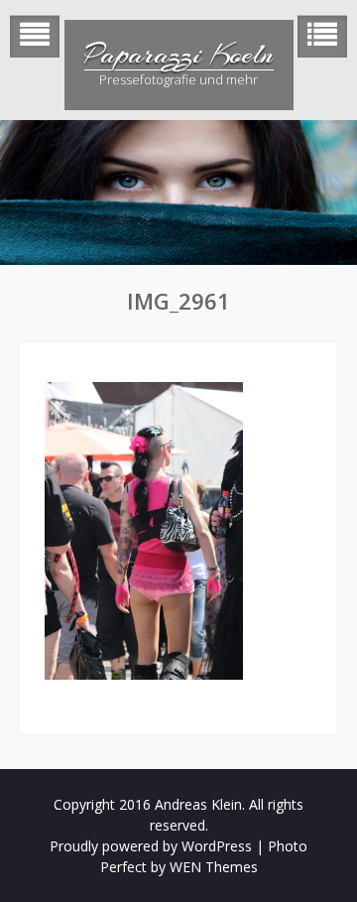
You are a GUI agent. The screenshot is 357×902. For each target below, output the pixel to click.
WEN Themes (214, 866)
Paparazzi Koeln (179, 54)
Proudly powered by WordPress (151, 846)
